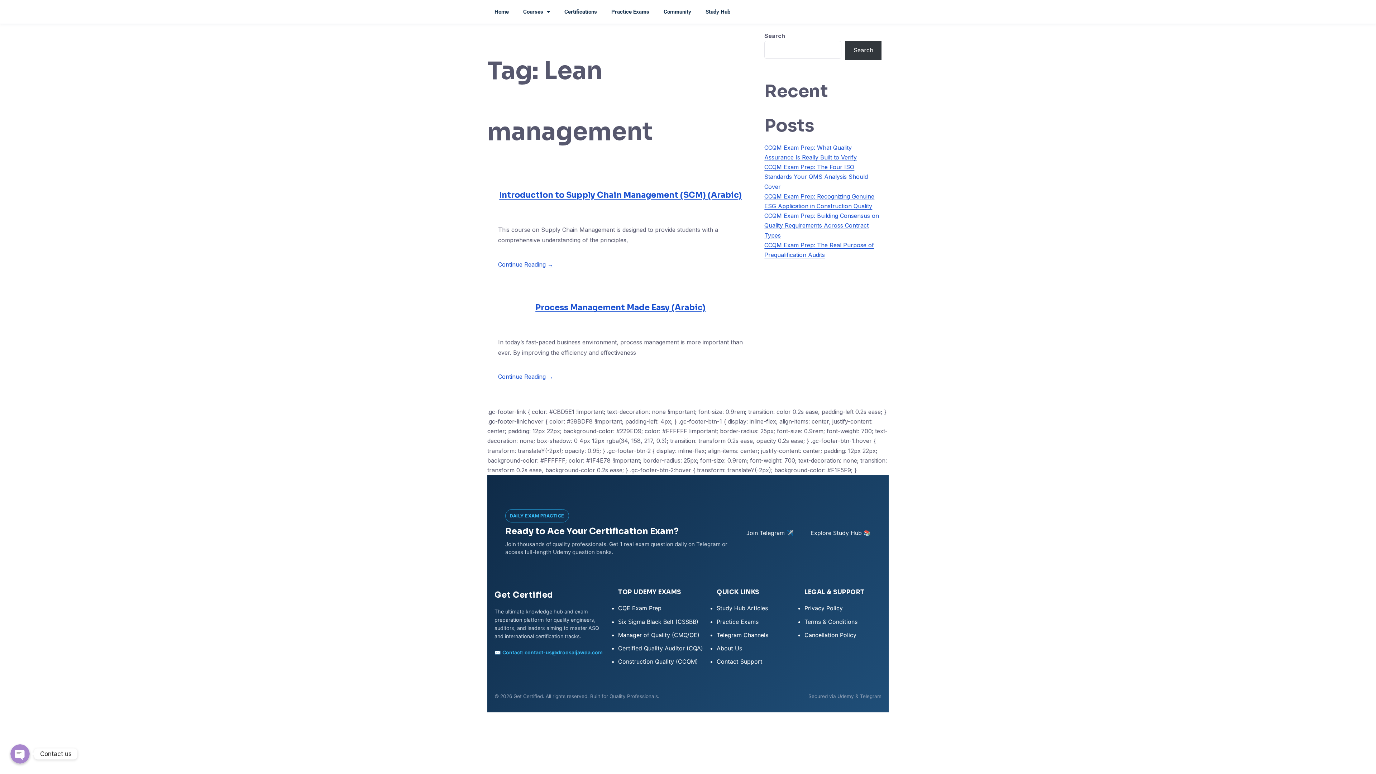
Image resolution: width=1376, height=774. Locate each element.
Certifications (580, 12)
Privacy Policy (823, 608)
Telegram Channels (742, 635)
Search (774, 35)
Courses (533, 12)
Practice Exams (630, 12)
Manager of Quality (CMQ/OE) (658, 635)
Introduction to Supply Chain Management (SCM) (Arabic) (620, 195)
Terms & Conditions (830, 621)
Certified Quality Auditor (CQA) (660, 648)
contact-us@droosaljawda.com (564, 652)
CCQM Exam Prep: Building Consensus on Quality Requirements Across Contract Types (821, 225)
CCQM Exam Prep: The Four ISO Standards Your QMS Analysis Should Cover (816, 176)
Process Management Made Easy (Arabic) (620, 307)
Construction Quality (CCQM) (658, 661)
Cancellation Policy (830, 635)
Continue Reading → (525, 264)
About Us (729, 648)
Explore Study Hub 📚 (841, 532)
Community (677, 12)
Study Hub (718, 12)
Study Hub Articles (742, 608)
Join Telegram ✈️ (770, 532)
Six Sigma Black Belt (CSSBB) (658, 621)
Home (501, 12)
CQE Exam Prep (639, 608)
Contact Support (740, 661)
